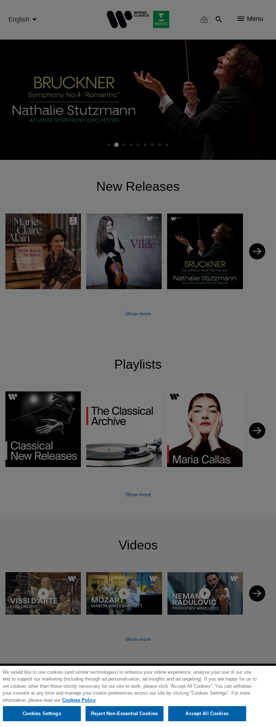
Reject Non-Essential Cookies (124, 713)
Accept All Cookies (206, 713)
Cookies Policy (79, 700)
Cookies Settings (42, 713)
